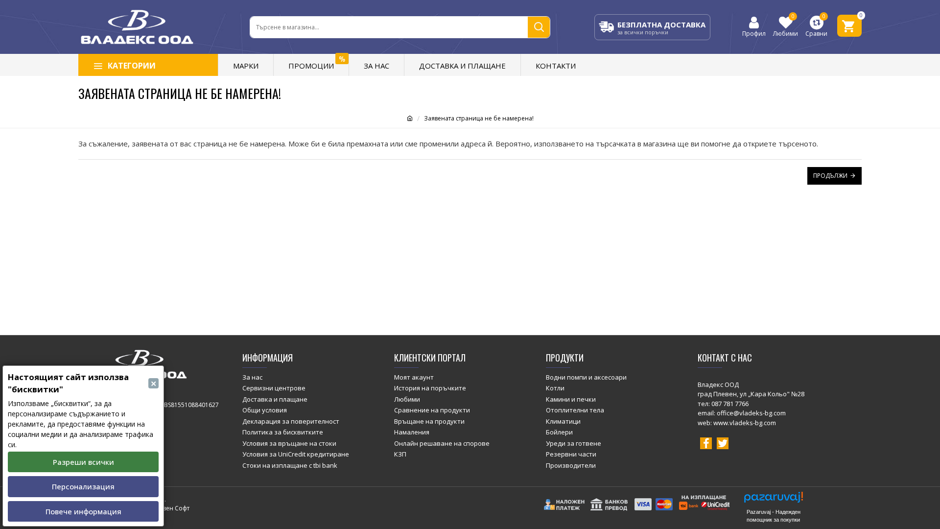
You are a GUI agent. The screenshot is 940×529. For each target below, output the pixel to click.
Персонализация (83, 486)
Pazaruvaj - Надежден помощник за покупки (773, 516)
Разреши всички (83, 462)
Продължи (830, 175)
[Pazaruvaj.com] (773, 500)
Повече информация (83, 511)
